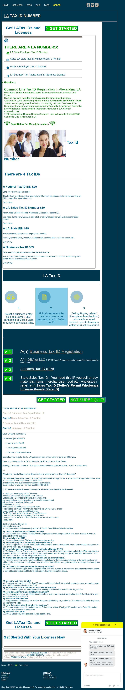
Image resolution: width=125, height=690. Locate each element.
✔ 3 (8, 370)
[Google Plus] (97, 5)
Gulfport (7, 657)
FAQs (46, 5)
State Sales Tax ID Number (26, 418)
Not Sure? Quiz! (87, 400)
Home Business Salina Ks (15, 655)
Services (17, 5)
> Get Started (61, 28)
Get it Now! (7, 202)
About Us (5, 675)
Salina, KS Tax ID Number (57, 655)
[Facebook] (88, 5)
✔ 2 (8, 360)
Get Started (51, 400)
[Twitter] (92, 5)
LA (6, 16)
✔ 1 (8, 352)
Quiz (38, 5)
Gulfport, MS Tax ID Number (40, 657)
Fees (29, 5)
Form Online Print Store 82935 (17, 653)
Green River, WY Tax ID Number (62, 653)
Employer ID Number (23, 428)
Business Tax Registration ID (28, 413)
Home (6, 5)
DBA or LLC (37, 359)
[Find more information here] (102, 655)
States (3, 679)
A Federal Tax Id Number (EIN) (19, 423)
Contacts (4, 677)
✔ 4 (8, 378)
